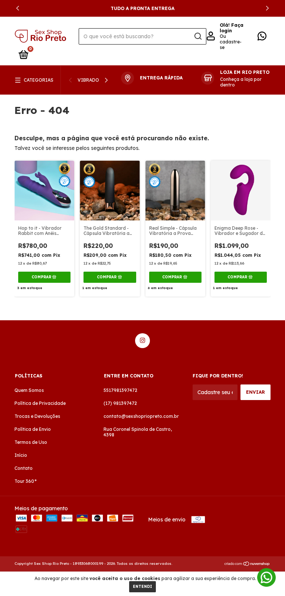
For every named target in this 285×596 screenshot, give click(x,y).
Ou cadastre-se (231, 41)
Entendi (142, 586)
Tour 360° (25, 481)
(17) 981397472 (120, 403)
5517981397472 (120, 390)
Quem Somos (29, 390)
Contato (23, 468)
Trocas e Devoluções (37, 416)
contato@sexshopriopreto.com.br (141, 416)
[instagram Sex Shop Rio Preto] (142, 340)
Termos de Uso (30, 442)
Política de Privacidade (40, 403)
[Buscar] (197, 36)
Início (20, 455)
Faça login (231, 27)
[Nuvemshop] (247, 564)
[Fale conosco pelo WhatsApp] (262, 37)
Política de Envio (32, 429)
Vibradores (93, 80)
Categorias (38, 80)
